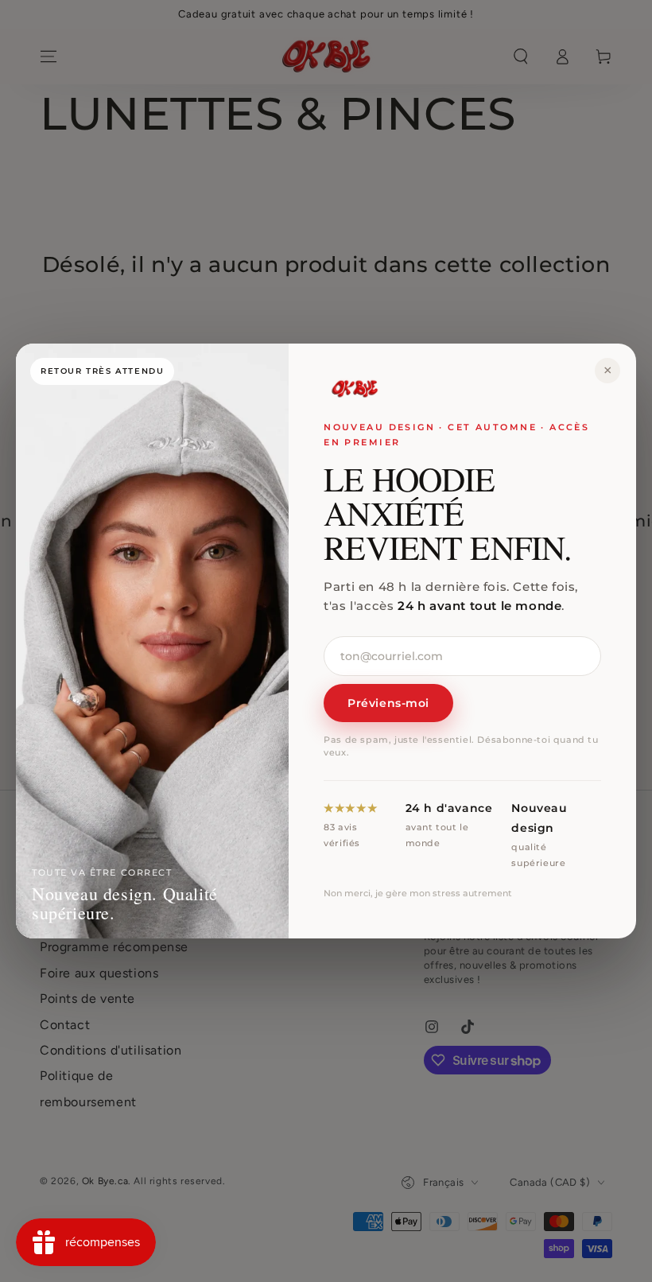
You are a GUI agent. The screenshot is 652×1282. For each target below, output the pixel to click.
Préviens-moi (388, 703)
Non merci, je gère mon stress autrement (418, 893)
